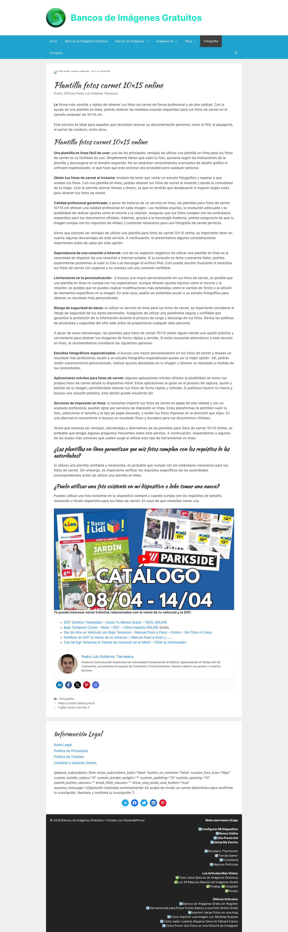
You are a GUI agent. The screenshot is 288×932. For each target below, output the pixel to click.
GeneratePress (134, 820)
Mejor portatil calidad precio (76, 703)
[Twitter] (77, 684)
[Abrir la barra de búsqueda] (236, 53)
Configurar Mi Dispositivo (220, 829)
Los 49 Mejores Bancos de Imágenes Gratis (208, 882)
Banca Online (228, 833)
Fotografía (211, 41)
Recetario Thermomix (223, 851)
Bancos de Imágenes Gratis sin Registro (210, 904)
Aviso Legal (63, 745)
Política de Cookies (69, 757)
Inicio (53, 41)
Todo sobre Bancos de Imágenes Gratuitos (208, 877)
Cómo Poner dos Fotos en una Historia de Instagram (202, 925)
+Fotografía (65, 698)
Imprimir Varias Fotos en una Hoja (215, 912)
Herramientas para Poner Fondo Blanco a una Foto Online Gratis (194, 908)
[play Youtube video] (144, 559)
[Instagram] (95, 684)
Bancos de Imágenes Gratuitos (136, 17)
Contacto (56, 53)
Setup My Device (226, 842)
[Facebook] (68, 684)
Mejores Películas (225, 864)
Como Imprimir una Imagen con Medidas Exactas (204, 917)
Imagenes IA (164, 41)
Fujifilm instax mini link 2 (74, 707)
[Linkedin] (59, 684)
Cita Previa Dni (227, 838)
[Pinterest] (86, 684)
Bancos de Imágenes (129, 41)
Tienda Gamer (228, 855)
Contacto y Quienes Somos (75, 763)
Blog (189, 41)
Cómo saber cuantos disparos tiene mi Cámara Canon (201, 921)
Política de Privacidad (71, 751)
